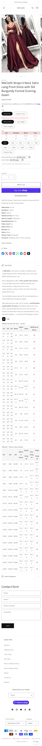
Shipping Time (8, 650)
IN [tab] (4, 319)
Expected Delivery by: (9, 157)
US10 (5, 147)
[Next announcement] (38, 2)
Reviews (6, 682)
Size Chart (7, 659)
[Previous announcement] (4, 2)
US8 (36, 143)
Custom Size (8, 152)
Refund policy (16, 738)
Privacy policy (26, 738)
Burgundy (7, 114)
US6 (28, 143)
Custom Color (20, 114)
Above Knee (8, 122)
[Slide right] (25, 76)
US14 (22, 147)
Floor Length (8, 126)
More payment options (21, 195)
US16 (31, 147)
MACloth (8, 738)
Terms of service (35, 738)
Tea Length (21, 122)
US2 (13, 143)
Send (8, 626)
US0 (5, 143)
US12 (14, 147)
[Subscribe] (31, 695)
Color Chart (8, 654)
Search (6, 673)
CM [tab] (8, 319)
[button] (4, 8)
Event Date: (5, 160)
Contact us (7, 677)
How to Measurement (11, 668)
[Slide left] (16, 76)
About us (7, 645)
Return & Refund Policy (11, 664)
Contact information (21, 741)
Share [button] (5, 248)
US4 (20, 143)
